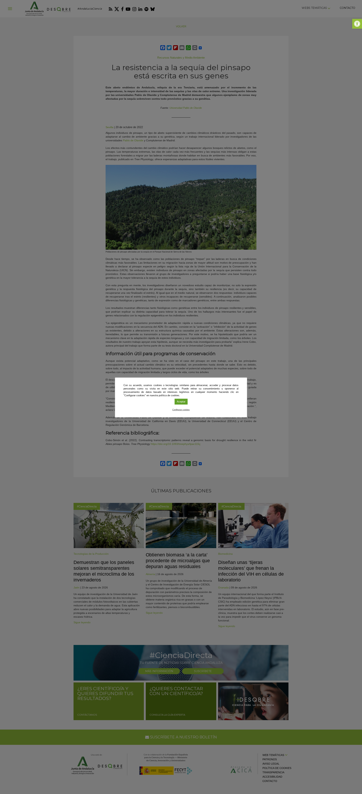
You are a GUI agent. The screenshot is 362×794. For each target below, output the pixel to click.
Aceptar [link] (181, 401)
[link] (357, 24)
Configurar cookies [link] (181, 409)
